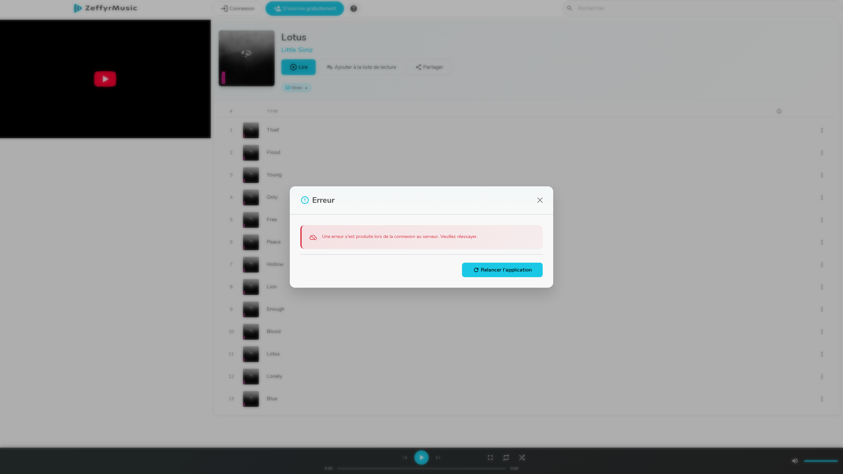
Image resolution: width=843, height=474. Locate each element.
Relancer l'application (502, 270)
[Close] (540, 200)
